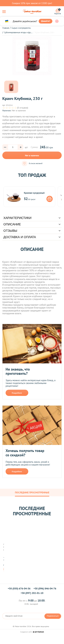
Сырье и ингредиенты (21, 28)
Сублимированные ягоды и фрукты (19, 32)
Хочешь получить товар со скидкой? (25, 452)
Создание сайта (26, 632)
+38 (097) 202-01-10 (32, 593)
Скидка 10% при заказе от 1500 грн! (32, 3)
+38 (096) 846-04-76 (45, 588)
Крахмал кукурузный (34, 192)
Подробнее (17, 393)
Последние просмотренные (32, 492)
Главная (5, 28)
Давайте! (45, 21)
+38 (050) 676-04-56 (19, 588)
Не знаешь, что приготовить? (18, 371)
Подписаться (53, 616)
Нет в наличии (32, 155)
